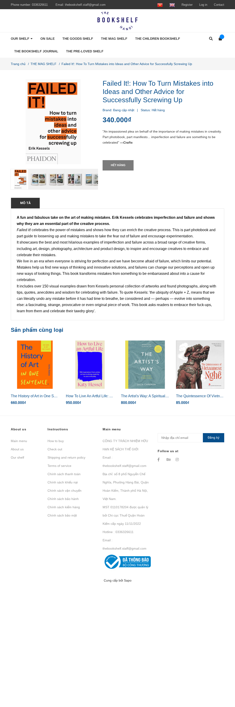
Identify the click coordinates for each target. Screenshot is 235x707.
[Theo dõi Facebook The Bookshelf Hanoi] (160, 459)
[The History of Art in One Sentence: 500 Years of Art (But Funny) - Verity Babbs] (35, 365)
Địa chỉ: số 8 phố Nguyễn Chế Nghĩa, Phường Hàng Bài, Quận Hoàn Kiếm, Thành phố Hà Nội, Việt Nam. (126, 486)
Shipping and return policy (66, 457)
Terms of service (59, 466)
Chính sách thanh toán (64, 474)
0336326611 (40, 4)
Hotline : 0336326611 (118, 532)
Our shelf (17, 457)
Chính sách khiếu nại (63, 482)
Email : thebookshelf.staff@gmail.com (124, 462)
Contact (219, 4)
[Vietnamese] (160, 4)
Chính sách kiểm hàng (64, 507)
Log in (203, 4)
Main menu (19, 441)
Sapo (127, 580)
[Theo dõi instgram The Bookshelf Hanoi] (178, 459)
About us (17, 449)
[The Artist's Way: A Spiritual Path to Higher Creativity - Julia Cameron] (145, 365)
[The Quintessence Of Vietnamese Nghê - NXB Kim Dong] (200, 365)
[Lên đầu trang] (222, 685)
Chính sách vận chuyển (64, 490)
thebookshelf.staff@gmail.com (85, 4)
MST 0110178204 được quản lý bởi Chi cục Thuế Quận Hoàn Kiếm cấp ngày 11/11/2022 (125, 515)
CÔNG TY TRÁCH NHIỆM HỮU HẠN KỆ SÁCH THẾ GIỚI (125, 445)
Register (187, 4)
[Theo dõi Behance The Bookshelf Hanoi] (169, 459)
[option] (17, 179)
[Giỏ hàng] (219, 39)
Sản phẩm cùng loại (37, 330)
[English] (172, 4)
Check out (55, 449)
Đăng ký (213, 437)
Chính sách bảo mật (62, 515)
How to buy (56, 441)
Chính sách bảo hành (63, 499)
